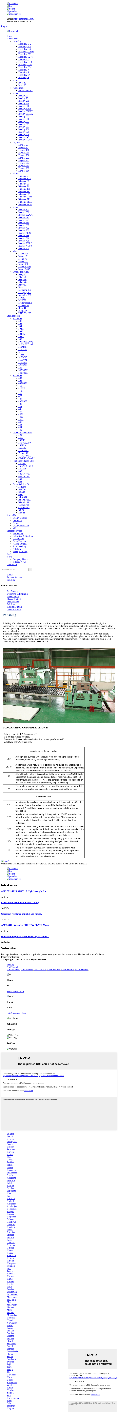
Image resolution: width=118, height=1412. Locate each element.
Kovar (21, 287)
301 (20, 321)
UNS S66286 (27, 969)
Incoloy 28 (23, 98)
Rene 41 (22, 308)
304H (21, 329)
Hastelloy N (23, 69)
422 (20, 396)
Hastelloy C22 (25, 54)
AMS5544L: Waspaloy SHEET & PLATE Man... (25, 925)
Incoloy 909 (23, 129)
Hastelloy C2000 (26, 51)
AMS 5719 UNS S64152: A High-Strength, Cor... (24, 891)
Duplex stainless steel (22, 432)
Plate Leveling (19, 546)
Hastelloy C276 (25, 57)
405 (20, 380)
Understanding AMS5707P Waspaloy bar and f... (25, 936)
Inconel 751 (23, 248)
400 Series (17, 375)
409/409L (22, 383)
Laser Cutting (19, 538)
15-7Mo (22, 468)
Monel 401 (23, 256)
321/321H (23, 365)
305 (20, 339)
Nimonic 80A (24, 178)
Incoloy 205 (23, 101)
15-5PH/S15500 (25, 466)
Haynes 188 (23, 150)
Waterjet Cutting (20, 551)
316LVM (22, 360)
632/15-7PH (24, 476)
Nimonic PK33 (25, 204)
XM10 (21, 510)
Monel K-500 (24, 266)
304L (20, 331)
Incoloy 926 (23, 134)
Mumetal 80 (23, 305)
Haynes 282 (23, 168)
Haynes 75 (23, 147)
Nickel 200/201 (25, 90)
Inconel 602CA (25, 215)
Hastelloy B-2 (24, 44)
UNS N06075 (81, 969)
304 (20, 326)
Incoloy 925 (23, 132)
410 (20, 386)
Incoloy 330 (23, 103)
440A (21, 414)
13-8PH (22, 463)
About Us (11, 515)
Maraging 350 (24, 295)
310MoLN (23, 347)
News (9, 556)
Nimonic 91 (23, 186)
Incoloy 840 (23, 119)
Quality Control (20, 518)
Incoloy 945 (23, 137)
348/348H (23, 373)
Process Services (14, 531)
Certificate (17, 520)
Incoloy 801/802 (25, 114)
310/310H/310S (25, 344)
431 (20, 404)
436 (20, 409)
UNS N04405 (67, 969)
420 (20, 393)
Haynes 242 (23, 160)
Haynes (16, 142)
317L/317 (22, 357)
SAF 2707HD (24, 455)
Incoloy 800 (23, 106)
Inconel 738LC (25, 243)
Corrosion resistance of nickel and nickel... (21, 914)
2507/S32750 (24, 443)
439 (20, 411)
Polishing (17, 549)
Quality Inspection (21, 525)
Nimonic (17, 173)
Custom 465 (23, 507)
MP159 (21, 297)
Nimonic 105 (24, 189)
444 (20, 427)
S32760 (21, 492)
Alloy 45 (22, 277)
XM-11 (21, 512)
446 (20, 430)
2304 (20, 437)
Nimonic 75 (23, 176)
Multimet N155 (25, 303)
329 (20, 367)
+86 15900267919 (15, 991)
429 (20, 398)
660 (20, 479)
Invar (15, 80)
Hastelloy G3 (24, 67)
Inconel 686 (23, 222)
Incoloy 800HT (25, 111)
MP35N (22, 300)
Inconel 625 (23, 220)
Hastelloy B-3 (24, 46)
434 (20, 406)
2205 (20, 435)
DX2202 (22, 448)
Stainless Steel (13, 316)
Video (15, 528)
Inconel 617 (23, 217)
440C (20, 419)
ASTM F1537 (24, 499)
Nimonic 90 (23, 183)
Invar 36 (22, 85)
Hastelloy (17, 41)
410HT (21, 388)
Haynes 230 (23, 155)
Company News (20, 559)
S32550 (21, 489)
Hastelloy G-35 (25, 64)
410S (20, 391)
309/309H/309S (25, 341)
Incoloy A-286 (25, 139)
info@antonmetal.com (23, 19)
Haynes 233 (23, 158)
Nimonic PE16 (25, 202)
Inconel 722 (23, 238)
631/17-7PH (24, 474)
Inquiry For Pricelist (10, 957)
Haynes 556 (23, 171)
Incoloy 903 (23, 124)
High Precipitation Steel (23, 461)
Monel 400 (23, 253)
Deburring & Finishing (23, 536)
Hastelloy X (23, 77)
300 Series (17, 318)
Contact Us (12, 564)
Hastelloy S (23, 72)
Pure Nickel (18, 88)
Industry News (19, 562)
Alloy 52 (22, 284)
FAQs (9, 554)
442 (20, 424)
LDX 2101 (23, 450)
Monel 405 (23, 261)
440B (20, 417)
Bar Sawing (18, 533)
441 (20, 422)
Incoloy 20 (23, 95)
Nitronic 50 (23, 502)
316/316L (22, 349)
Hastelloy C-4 (24, 49)
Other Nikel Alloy (21, 272)
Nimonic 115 (24, 191)
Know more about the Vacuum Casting (20, 902)
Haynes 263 (23, 165)
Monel (16, 251)
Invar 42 (22, 82)
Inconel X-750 (25, 246)
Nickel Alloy (13, 38)
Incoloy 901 (23, 121)
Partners (16, 523)
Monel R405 (24, 269)
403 (20, 378)
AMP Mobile (13, 967)
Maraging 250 (24, 290)
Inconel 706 (23, 230)
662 (20, 481)
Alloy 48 (22, 282)
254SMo (22, 487)
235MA (22, 440)
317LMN (22, 362)
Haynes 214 (23, 152)
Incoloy (16, 93)
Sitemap (10, 964)
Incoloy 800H (24, 108)
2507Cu (22, 445)
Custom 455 (23, 505)
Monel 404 (23, 259)
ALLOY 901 (40, 969)
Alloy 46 (22, 279)
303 (20, 323)
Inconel (16, 207)
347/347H (23, 370)
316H (21, 352)
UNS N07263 (53, 969)
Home (10, 36)
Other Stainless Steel (22, 484)
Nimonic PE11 (25, 199)
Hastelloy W (24, 75)
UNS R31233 (24, 313)
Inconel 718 (23, 235)
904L (20, 494)
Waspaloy (22, 310)
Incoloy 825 (23, 116)
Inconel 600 (23, 209)
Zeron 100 (23, 453)
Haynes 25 (23, 145)
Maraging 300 (24, 292)
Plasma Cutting (19, 544)
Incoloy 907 (23, 126)
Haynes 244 (23, 163)
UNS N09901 (13, 969)
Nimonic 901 (24, 194)
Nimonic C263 (25, 196)
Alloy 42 (22, 274)
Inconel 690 (23, 225)
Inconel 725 (23, 240)
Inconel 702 (23, 228)
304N (21, 336)
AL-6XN (22, 497)
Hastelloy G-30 (25, 62)
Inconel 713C (24, 233)
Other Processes (20, 541)
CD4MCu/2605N (26, 458)
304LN (21, 334)
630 (20, 471)
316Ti (21, 354)
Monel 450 (23, 264)
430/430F (22, 401)
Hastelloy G (23, 59)
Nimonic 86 (23, 181)
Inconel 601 (23, 212)
